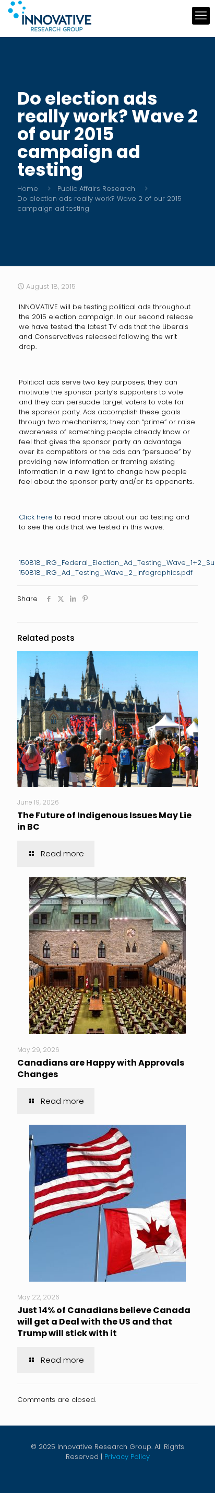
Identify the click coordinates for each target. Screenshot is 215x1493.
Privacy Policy (127, 1457)
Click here (36, 517)
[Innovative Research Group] (49, 15)
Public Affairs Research (96, 189)
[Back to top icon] (194, 1472)
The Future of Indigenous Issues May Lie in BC (104, 821)
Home (27, 189)
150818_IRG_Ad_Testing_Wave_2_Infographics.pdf (106, 573)
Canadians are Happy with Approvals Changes (100, 1068)
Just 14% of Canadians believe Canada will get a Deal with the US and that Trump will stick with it (103, 1321)
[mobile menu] (201, 16)
